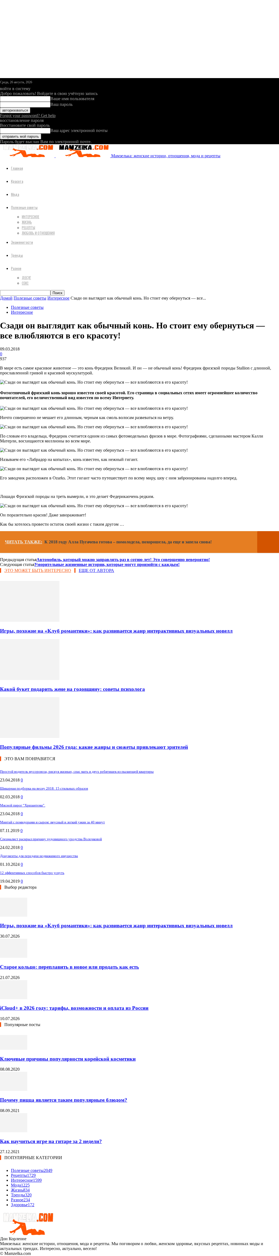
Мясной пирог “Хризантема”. (22, 805)
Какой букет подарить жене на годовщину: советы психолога (72, 689)
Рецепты (28, 227)
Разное (16, 268)
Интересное (30, 216)
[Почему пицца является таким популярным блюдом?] (13, 1089)
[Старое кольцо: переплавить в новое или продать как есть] (13, 956)
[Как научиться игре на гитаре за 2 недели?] (13, 1130)
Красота (17, 181)
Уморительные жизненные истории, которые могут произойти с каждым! (107, 564)
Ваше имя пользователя (72, 98)
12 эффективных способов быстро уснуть (32, 873)
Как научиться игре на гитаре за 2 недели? (51, 1141)
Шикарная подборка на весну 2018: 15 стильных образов (44, 788)
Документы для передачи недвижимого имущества (39, 856)
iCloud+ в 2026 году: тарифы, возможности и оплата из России (74, 1008)
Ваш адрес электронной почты (79, 130)
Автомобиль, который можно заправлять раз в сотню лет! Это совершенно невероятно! (123, 559)
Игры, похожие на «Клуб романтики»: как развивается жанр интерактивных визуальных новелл (116, 631)
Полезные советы (24, 207)
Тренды (17, 255)
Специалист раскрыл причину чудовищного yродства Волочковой (51, 839)
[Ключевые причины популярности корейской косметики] (13, 1048)
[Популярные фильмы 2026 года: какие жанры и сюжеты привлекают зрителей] (29, 736)
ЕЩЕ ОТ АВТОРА (96, 570)
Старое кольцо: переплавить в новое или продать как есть (69, 967)
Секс (25, 283)
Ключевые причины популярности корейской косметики (68, 1059)
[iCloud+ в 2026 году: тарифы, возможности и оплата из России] (13, 997)
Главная (17, 168)
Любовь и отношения (38, 233)
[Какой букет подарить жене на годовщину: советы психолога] (29, 678)
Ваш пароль (61, 104)
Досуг (26, 277)
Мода (15, 194)
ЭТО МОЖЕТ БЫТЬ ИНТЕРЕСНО (37, 570)
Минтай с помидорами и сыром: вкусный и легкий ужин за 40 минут (52, 822)
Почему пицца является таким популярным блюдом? (63, 1100)
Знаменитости (22, 242)
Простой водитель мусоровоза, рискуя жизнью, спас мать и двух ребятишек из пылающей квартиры (77, 771)
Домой (6, 298)
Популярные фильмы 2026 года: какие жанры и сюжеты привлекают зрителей (94, 747)
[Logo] (28, 155)
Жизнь (27, 222)
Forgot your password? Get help (28, 115)
